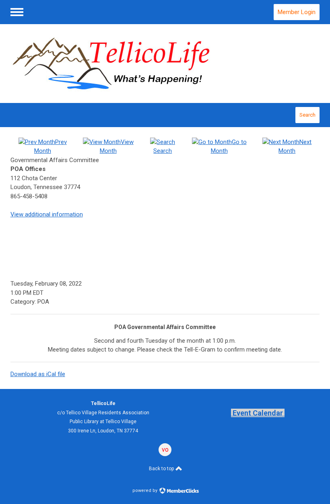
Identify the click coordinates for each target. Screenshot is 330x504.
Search (307, 115)
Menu (16, 12)
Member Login (297, 12)
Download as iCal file (37, 374)
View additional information (46, 214)
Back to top (162, 468)
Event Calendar (258, 413)
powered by (145, 490)
